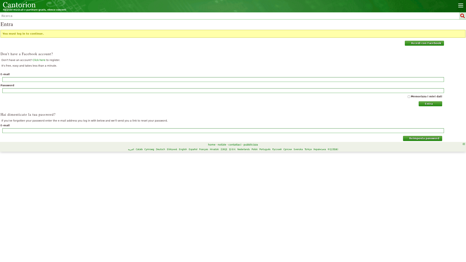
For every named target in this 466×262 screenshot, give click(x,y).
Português (264, 149)
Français (203, 149)
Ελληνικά (172, 149)
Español (193, 149)
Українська (319, 149)
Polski (255, 149)
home (212, 144)
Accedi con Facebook (426, 43)
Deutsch (160, 149)
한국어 (232, 149)
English (183, 149)
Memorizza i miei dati (426, 96)
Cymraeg (149, 149)
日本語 (224, 149)
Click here (39, 60)
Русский (277, 149)
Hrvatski (214, 149)
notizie (222, 144)
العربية (131, 149)
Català (139, 149)
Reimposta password (424, 138)
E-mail (5, 74)
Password (7, 85)
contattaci (234, 144)
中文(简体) (333, 149)
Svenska (298, 149)
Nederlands (243, 149)
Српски (287, 149)
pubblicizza (251, 144)
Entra (429, 103)
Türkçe (308, 149)
